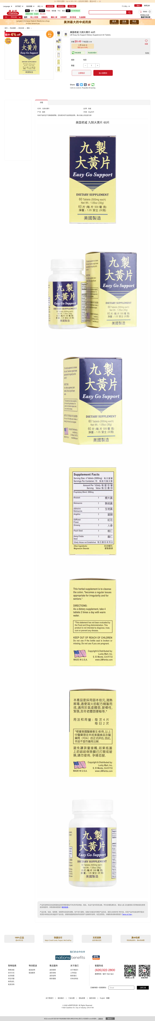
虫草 (32, 11)
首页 (25, 17)
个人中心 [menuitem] (125, 6)
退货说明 (53, 975)
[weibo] (89, 84)
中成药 (36, 14)
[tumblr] (85, 84)
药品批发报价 (92, 53)
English (102, 998)
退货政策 (53, 970)
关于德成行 (74, 970)
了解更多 (100, 1019)
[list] (55, 12)
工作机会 (73, 972)
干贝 (59, 11)
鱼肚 (63, 11)
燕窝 (27, 11)
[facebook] (77, 84)
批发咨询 (11, 984)
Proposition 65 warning (88, 88)
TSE (13, 12)
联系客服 (53, 978)
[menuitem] (11, 6)
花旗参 (42, 11)
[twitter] (81, 84)
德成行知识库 (145, 17)
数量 (72, 65)
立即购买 (81, 73)
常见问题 (11, 978)
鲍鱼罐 (54, 11)
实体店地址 (74, 978)
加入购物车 (103, 73)
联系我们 (73, 975)
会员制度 (11, 975)
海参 (68, 11)
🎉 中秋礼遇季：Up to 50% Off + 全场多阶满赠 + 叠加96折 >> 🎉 (77, 1)
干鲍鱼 (48, 11)
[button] (20, 17)
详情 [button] (41, 102)
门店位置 (71, 998)
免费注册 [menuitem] (147, 5)
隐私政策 (82, 998)
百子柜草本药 (75, 11)
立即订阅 (143, 987)
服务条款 (65, 907)
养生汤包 (43, 14)
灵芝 (36, 11)
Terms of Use (127, 914)
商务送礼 (11, 981)
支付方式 (11, 972)
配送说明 (32, 970)
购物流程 (11, 970)
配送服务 (32, 972)
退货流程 (53, 972)
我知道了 (110, 1019)
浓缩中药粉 (29, 14)
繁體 (107, 998)
